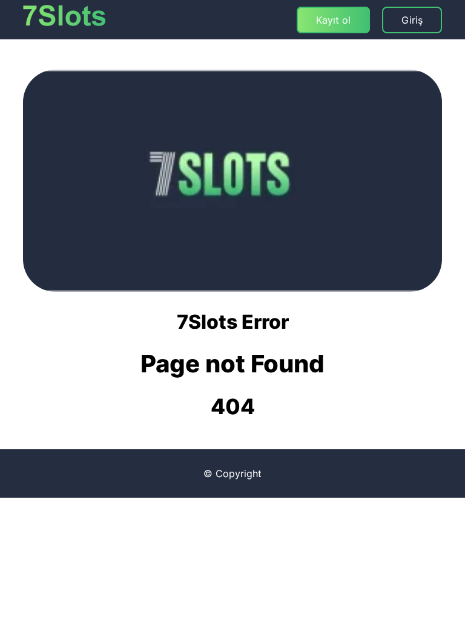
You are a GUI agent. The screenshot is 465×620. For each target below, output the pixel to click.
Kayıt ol (333, 20)
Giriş (412, 20)
